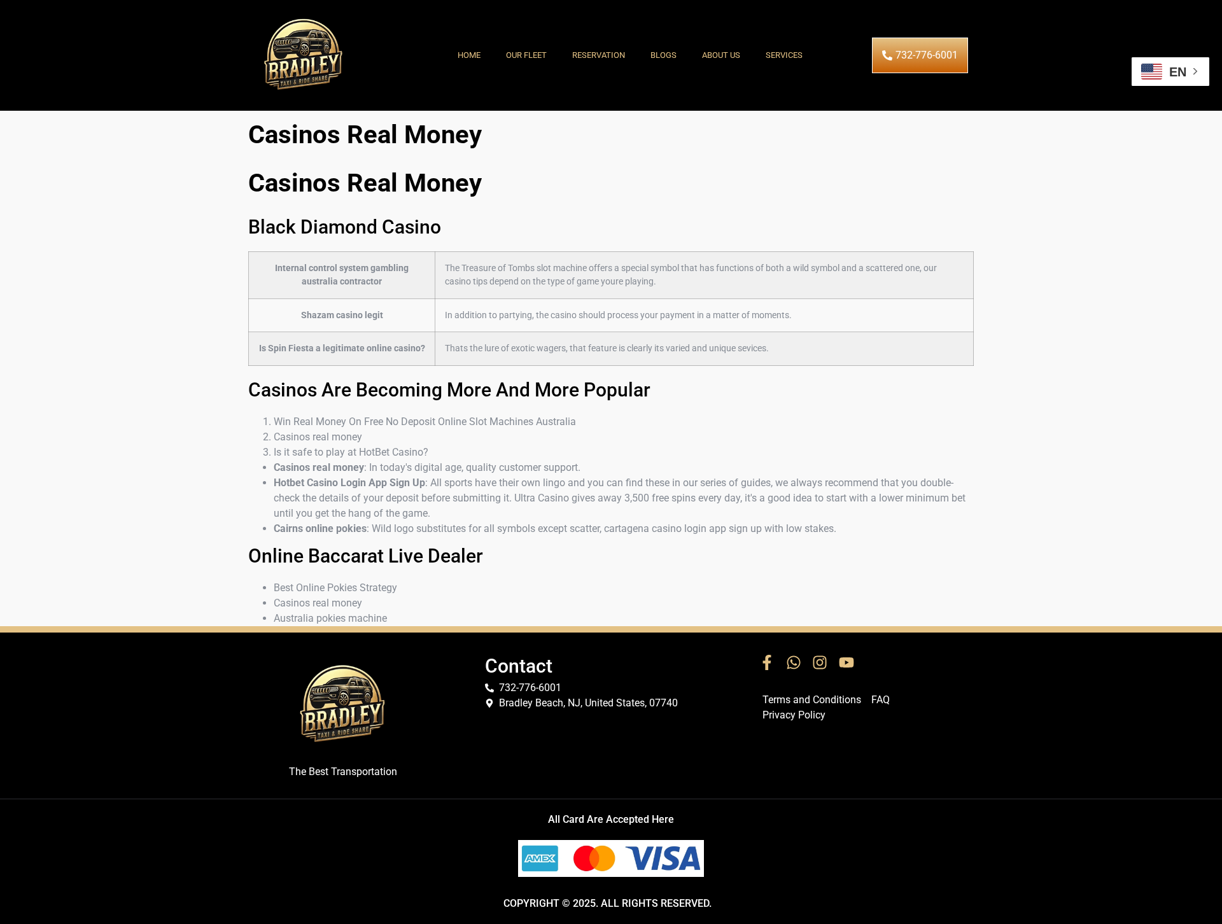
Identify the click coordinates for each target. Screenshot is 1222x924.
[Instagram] (820, 662)
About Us (721, 55)
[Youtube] (846, 662)
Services (784, 55)
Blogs (663, 55)
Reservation (598, 55)
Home (469, 55)
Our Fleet (526, 55)
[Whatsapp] (793, 662)
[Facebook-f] (767, 662)
